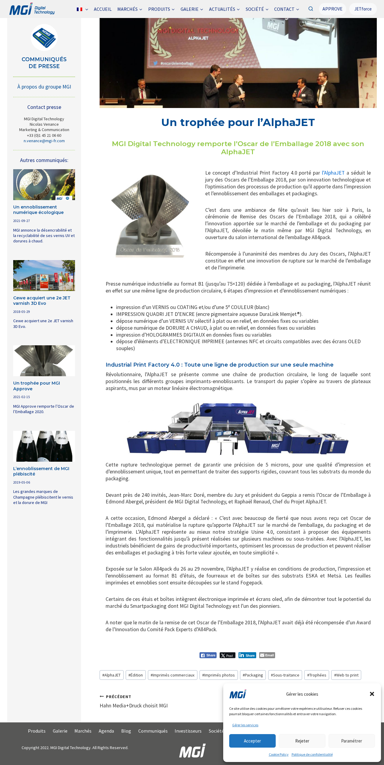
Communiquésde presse (44, 62)
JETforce (363, 9)
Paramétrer (351, 741)
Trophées (316, 675)
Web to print (346, 675)
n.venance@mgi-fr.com (44, 140)
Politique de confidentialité (312, 754)
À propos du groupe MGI (44, 86)
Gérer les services (245, 725)
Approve (332, 9)
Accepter (252, 741)
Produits (37, 731)
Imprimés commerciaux (172, 675)
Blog (126, 731)
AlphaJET (111, 675)
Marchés (83, 731)
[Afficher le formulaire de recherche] (310, 9)
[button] (372, 694)
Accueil (103, 9)
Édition (135, 675)
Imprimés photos (218, 675)
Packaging (253, 675)
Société (216, 731)
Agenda (106, 731)
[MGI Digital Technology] (31, 9)
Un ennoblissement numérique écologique (38, 209)
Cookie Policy (279, 754)
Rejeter (302, 741)
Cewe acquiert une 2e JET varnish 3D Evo (41, 300)
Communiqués (153, 731)
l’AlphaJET (333, 173)
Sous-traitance (285, 675)
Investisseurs (188, 731)
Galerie (60, 731)
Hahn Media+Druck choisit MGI (134, 701)
